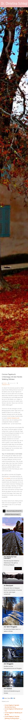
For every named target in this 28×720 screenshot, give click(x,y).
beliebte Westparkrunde (13, 418)
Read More (18, 568)
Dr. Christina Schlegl (14, 3)
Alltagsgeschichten (6, 384)
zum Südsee (7, 478)
